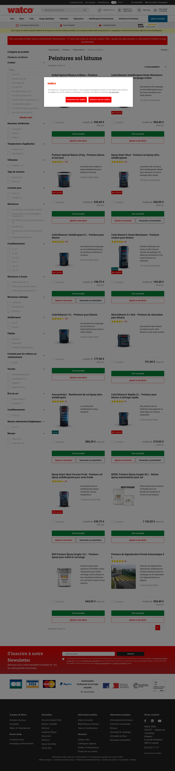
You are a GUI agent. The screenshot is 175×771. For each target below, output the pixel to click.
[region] (88, 92)
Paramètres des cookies (76, 99)
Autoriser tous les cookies (100, 99)
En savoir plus (114, 92)
